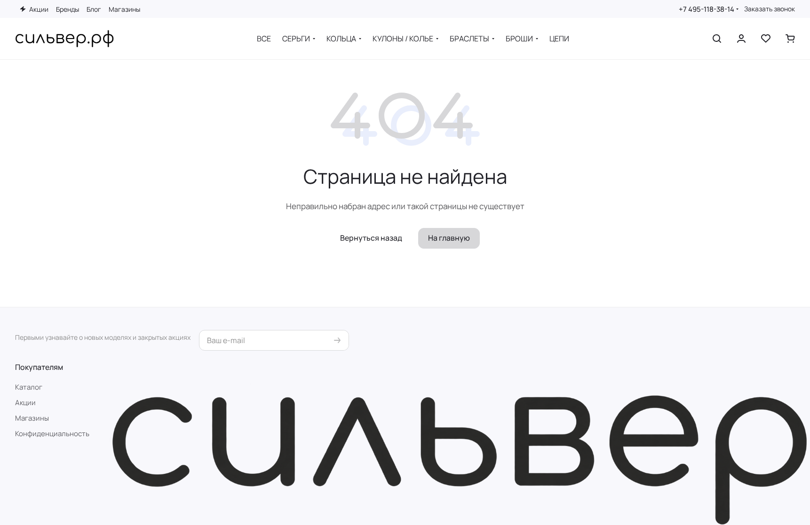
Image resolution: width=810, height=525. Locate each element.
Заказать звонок (769, 9)
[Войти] (741, 38)
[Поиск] (717, 38)
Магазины (32, 418)
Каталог (28, 387)
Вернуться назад (371, 238)
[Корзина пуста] (790, 38)
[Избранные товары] (765, 38)
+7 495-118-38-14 (706, 9)
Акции (25, 402)
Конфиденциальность (52, 434)
